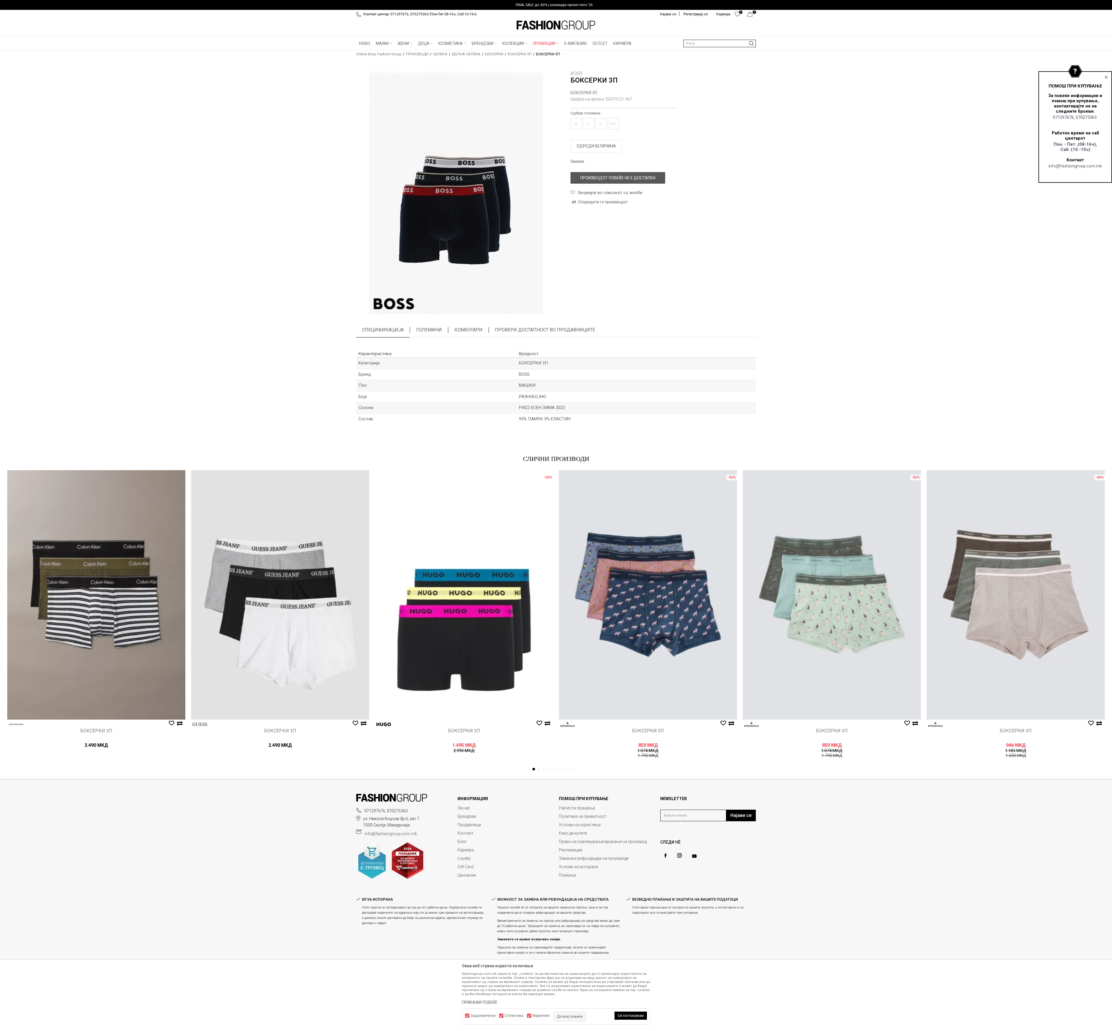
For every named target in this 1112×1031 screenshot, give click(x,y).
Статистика (514, 1016)
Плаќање (567, 875)
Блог (462, 841)
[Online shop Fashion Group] (556, 25)
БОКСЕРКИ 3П (520, 54)
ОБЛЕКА (440, 54)
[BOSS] (394, 304)
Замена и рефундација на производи (594, 858)
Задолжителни (483, 1016)
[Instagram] (679, 855)
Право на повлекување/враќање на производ (603, 841)
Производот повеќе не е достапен (617, 178)
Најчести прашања (577, 808)
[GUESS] (200, 724)
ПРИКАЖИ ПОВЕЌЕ (480, 1002)
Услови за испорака (578, 866)
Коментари (468, 330)
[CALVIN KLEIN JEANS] (16, 724)
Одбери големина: (585, 113)
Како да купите (573, 833)
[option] (556, 5)
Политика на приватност (583, 816)
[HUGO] (383, 724)
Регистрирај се (695, 14)
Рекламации (570, 850)
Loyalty (464, 858)
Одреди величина (596, 146)
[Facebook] (665, 855)
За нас (464, 808)
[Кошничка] (751, 16)
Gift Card (465, 866)
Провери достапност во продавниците (545, 330)
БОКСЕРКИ (494, 54)
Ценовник (467, 875)
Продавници (469, 824)
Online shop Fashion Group (379, 54)
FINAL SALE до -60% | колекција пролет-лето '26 (554, 5)
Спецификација (383, 330)
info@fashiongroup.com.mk (1075, 166)
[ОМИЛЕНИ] (737, 16)
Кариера (466, 850)
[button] (719, 43)
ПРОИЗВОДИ (417, 54)
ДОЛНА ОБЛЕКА (466, 54)
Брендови (467, 816)
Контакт (465, 833)
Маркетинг (541, 1016)
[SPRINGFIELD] (567, 724)
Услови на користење (580, 824)
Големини (429, 330)
